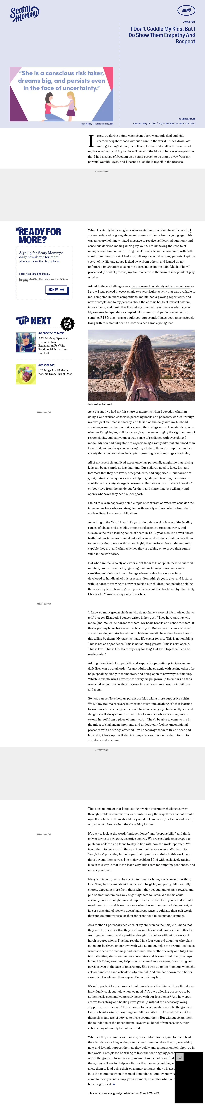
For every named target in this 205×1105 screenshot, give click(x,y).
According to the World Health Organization (118, 522)
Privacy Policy (23, 281)
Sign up (53, 289)
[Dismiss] (199, 1055)
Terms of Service (60, 279)
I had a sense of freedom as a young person (123, 157)
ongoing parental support (173, 1053)
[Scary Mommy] (24, 13)
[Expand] (178, 1055)
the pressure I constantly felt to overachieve (160, 286)
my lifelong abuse (112, 262)
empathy (166, 865)
